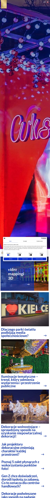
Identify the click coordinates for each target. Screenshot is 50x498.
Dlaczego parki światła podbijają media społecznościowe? (18, 332)
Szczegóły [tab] (25, 241)
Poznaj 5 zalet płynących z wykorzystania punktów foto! (20, 465)
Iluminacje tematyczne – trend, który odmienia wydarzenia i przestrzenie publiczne (20, 381)
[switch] (19, 255)
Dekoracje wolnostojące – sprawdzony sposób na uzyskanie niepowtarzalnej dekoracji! (21, 431)
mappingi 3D (16, 274)
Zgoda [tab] (10, 241)
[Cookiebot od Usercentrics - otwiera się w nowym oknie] (42, 238)
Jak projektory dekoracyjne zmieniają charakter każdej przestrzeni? (17, 449)
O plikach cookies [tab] (40, 241)
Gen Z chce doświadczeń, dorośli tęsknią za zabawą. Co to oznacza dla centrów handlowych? (20, 481)
